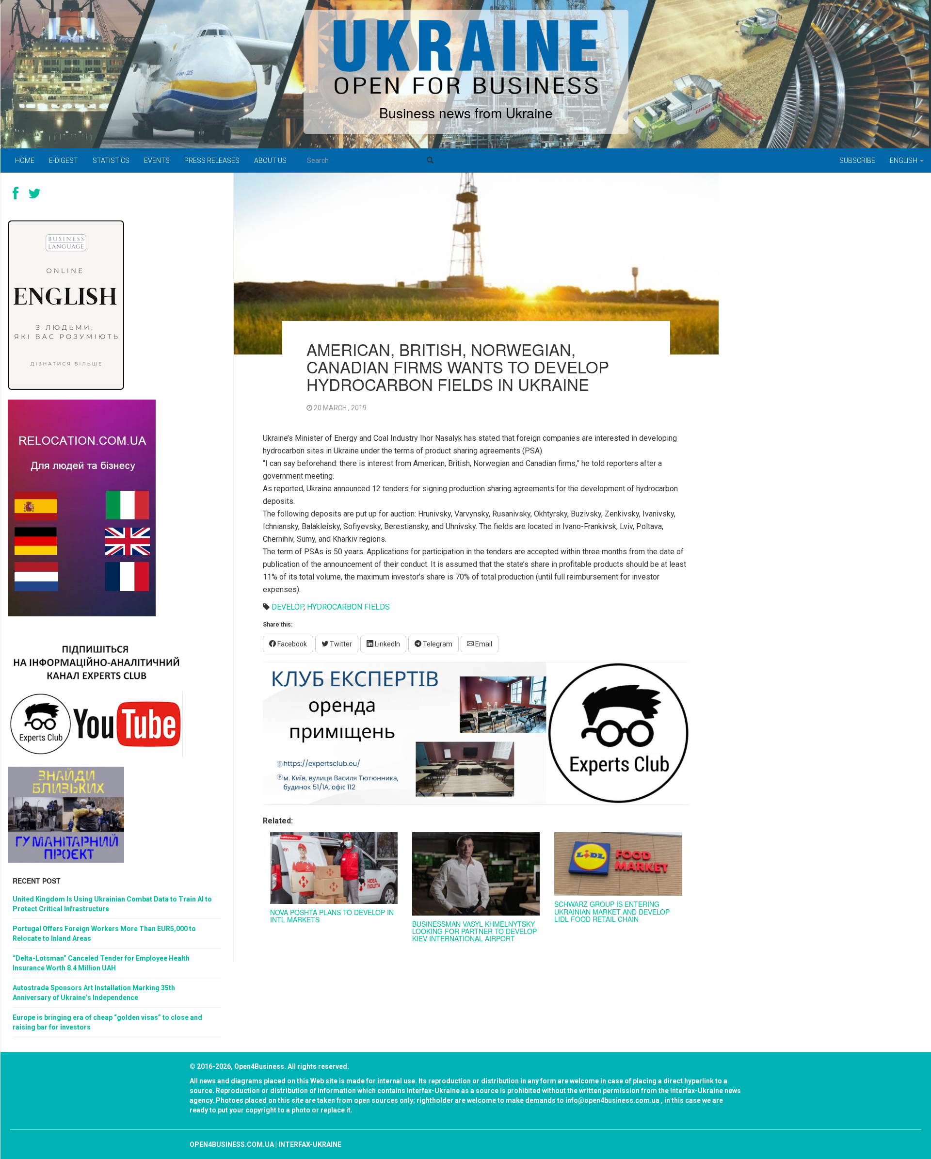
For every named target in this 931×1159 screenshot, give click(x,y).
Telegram (436, 644)
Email (483, 644)
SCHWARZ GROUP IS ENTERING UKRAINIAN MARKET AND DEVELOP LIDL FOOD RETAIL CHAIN (612, 911)
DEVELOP (288, 607)
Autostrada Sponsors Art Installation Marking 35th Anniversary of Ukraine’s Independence (94, 992)
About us (270, 160)
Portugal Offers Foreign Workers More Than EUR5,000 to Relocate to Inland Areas (104, 933)
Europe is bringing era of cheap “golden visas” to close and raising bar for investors (107, 1022)
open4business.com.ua (232, 1144)
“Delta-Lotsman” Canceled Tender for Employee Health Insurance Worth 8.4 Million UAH (101, 963)
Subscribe (857, 160)
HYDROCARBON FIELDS (348, 607)
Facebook (291, 644)
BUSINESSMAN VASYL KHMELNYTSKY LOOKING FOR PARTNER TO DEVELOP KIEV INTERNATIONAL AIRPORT (474, 931)
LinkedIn (386, 644)
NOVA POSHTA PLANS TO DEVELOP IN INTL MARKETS (332, 915)
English (904, 160)
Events (157, 160)
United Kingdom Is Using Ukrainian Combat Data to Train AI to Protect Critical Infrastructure (112, 904)
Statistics (111, 160)
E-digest (63, 160)
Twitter (340, 644)
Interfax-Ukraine (309, 1144)
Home (24, 160)
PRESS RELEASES (212, 160)
